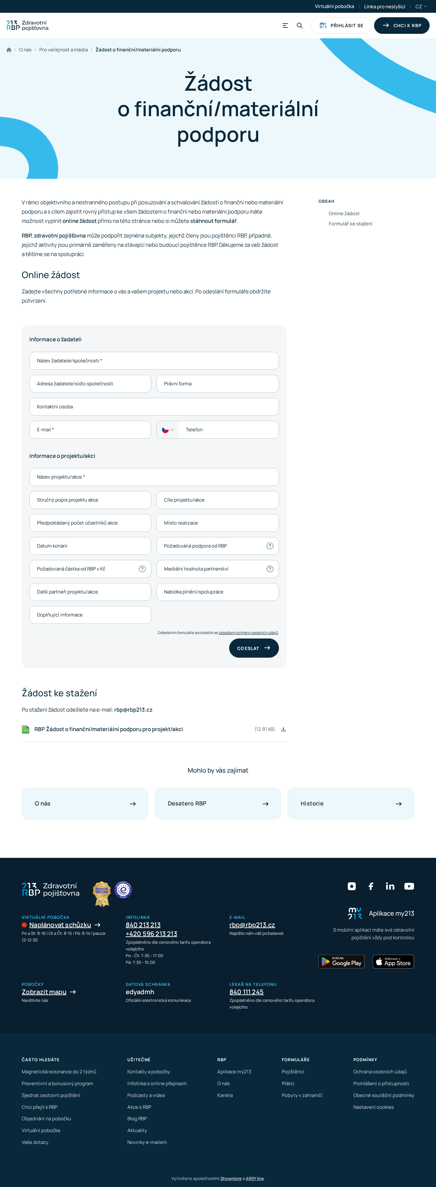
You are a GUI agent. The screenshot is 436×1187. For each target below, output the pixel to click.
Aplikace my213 (234, 1071)
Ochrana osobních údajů (380, 1071)
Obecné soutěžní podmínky (383, 1095)
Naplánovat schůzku (60, 924)
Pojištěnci (293, 1071)
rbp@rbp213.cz (252, 924)
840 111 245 (246, 991)
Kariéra (225, 1095)
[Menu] (284, 25)
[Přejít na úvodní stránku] (27, 25)
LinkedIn (390, 886)
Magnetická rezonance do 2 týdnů (59, 1071)
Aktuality (137, 1130)
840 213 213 (143, 924)
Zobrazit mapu (44, 991)
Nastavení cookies (373, 1107)
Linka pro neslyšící (384, 6)
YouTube (409, 886)
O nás (223, 1083)
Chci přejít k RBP (39, 1107)
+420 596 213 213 (151, 933)
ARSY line (255, 1178)
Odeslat (248, 648)
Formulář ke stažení (350, 223)
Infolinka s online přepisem (157, 1083)
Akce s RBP (139, 1107)
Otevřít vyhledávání (300, 25)
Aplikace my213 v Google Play (341, 961)
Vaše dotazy (35, 1142)
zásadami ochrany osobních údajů (248, 632)
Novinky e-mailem (147, 1142)
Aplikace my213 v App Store (393, 961)
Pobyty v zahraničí (302, 1095)
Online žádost (344, 213)
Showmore (231, 1178)
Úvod (10, 49)
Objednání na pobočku (46, 1118)
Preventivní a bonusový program (57, 1083)
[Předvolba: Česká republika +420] (167, 429)
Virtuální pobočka (334, 6)
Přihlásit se (347, 25)
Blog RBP (137, 1118)
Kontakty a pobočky (148, 1071)
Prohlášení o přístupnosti (381, 1083)
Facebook (371, 886)
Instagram (352, 886)
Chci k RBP (408, 25)
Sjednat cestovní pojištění (51, 1095)
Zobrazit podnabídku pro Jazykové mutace (426, 6)
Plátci (288, 1083)
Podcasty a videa (146, 1095)
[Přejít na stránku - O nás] (123, 890)
